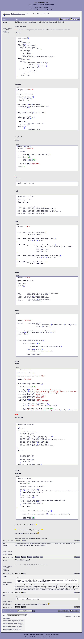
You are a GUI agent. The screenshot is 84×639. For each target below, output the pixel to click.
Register (46, 7)
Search (40, 7)
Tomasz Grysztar (40, 636)
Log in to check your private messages (39, 9)
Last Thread (69, 616)
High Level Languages (18, 14)
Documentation (40, 634)
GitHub (50, 636)
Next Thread (76, 616)
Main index (26, 634)
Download (32, 634)
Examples (47, 634)
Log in (51, 9)
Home (36, 7)
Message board (55, 634)
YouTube (55, 636)
